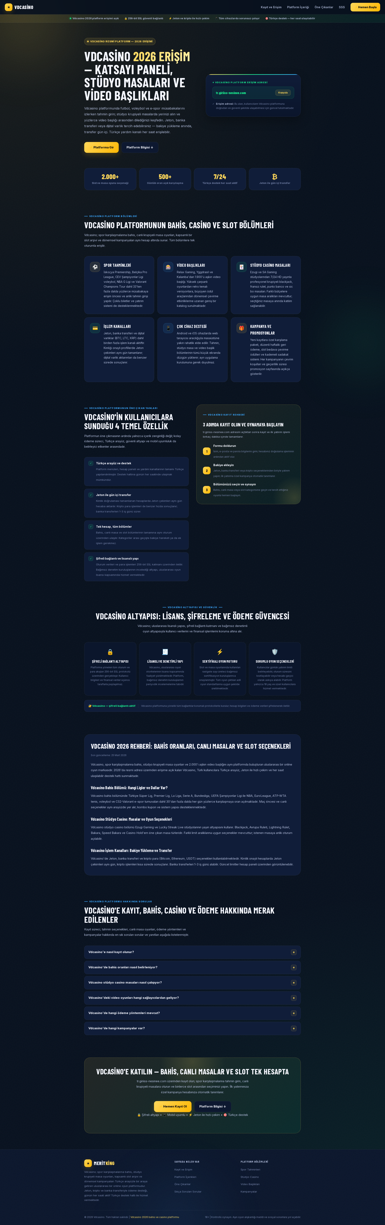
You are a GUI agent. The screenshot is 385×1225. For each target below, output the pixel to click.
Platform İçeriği (298, 7)
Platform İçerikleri (185, 1176)
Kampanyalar (249, 1191)
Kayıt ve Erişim (271, 7)
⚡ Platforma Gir (101, 147)
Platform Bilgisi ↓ (140, 147)
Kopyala (283, 92)
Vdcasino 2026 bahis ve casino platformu (155, 1217)
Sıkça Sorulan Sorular (188, 1191)
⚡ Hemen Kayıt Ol (173, 1106)
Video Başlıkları (250, 1184)
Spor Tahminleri (250, 1169)
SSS (342, 7)
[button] (192, 952)
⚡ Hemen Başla (365, 7)
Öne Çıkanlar (324, 7)
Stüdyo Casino (250, 1176)
